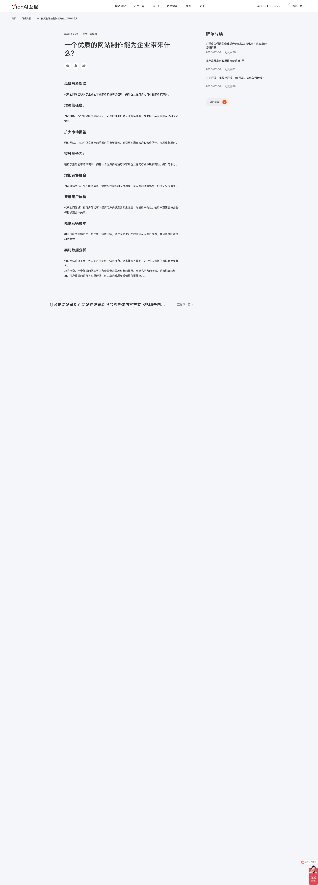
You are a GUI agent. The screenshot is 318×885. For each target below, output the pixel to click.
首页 (14, 18)
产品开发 (139, 6)
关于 (202, 6)
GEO (156, 6)
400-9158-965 (268, 6)
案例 (188, 6)
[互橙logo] (25, 6)
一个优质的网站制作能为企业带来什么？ (57, 18)
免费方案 (297, 6)
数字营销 (172, 6)
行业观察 (26, 18)
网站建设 (120, 6)
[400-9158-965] (314, 829)
